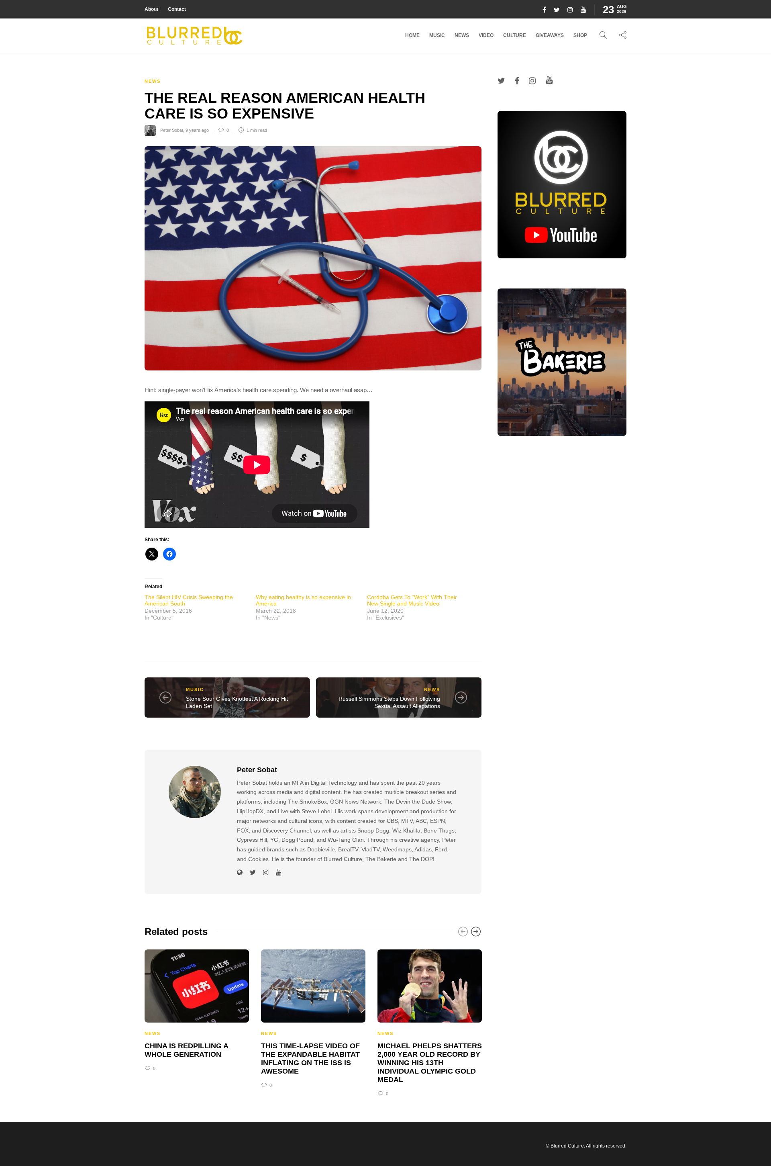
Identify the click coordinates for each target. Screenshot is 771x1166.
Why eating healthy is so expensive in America (303, 600)
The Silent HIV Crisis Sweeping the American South (189, 600)
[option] (197, 1009)
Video (486, 35)
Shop (580, 35)
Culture (514, 35)
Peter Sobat (171, 130)
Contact (177, 9)
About (151, 9)
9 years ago (197, 130)
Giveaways (550, 35)
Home (412, 35)
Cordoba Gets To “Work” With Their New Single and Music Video (412, 600)
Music (437, 35)
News (462, 35)
